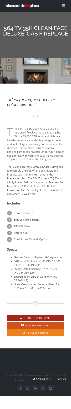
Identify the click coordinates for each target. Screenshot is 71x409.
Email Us (60, 379)
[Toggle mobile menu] (64, 6)
